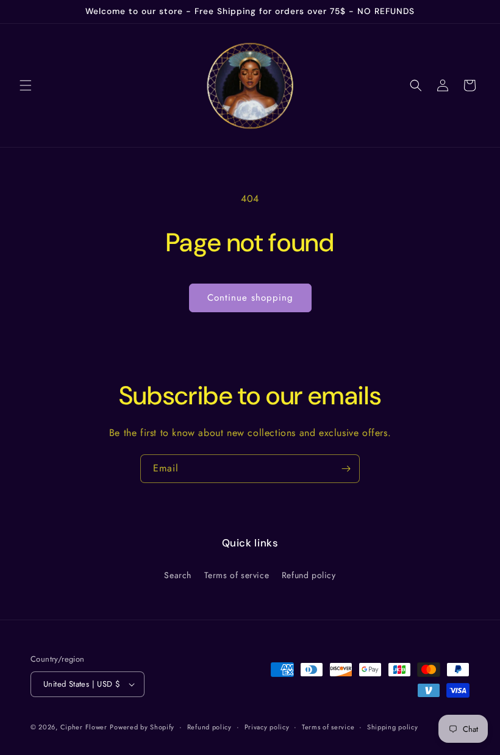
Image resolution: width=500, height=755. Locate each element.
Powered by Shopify (142, 727)
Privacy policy (267, 727)
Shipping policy (392, 727)
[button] (25, 85)
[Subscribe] (345, 468)
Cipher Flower (83, 727)
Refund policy (309, 575)
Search (177, 575)
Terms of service (237, 575)
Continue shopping (250, 297)
